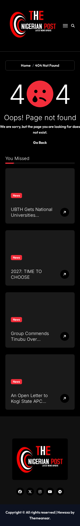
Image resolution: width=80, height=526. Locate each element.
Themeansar (39, 518)
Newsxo (63, 512)
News (16, 195)
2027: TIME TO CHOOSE (26, 274)
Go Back (40, 142)
